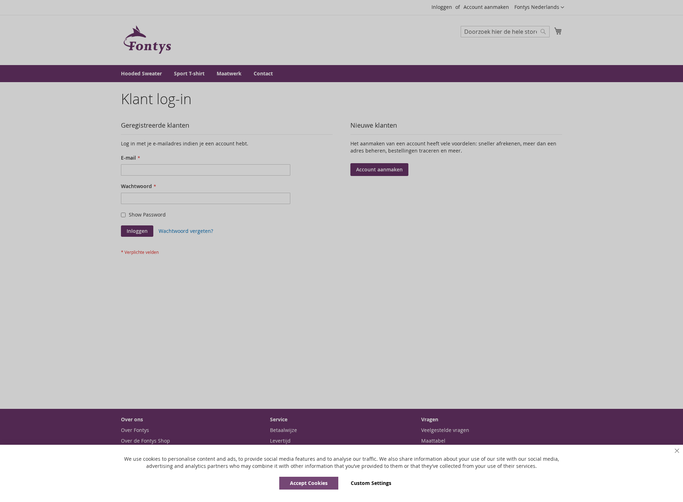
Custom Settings (371, 483)
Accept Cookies (309, 483)
